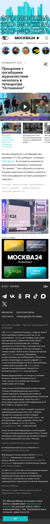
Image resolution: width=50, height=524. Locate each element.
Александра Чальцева (11, 191)
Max (43, 296)
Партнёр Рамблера (10, 485)
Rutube (28, 296)
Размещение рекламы (29, 316)
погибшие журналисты (30, 188)
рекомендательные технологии (15, 450)
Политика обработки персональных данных (20, 443)
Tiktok (35, 296)
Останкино (6, 185)
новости (5, 188)
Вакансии (7, 312)
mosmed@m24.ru (9, 426)
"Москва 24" (8, 161)
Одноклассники (20, 296)
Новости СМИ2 (8, 238)
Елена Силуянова (36, 185)
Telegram (4, 296)
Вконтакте (12, 296)
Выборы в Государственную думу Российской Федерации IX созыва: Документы (21, 491)
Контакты (7, 316)
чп (23, 191)
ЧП (25, 62)
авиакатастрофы (20, 185)
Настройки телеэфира (11, 325)
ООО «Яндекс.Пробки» (11, 466)
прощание (15, 188)
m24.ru (9, 332)
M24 (17, 286)
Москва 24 (25, 38)
